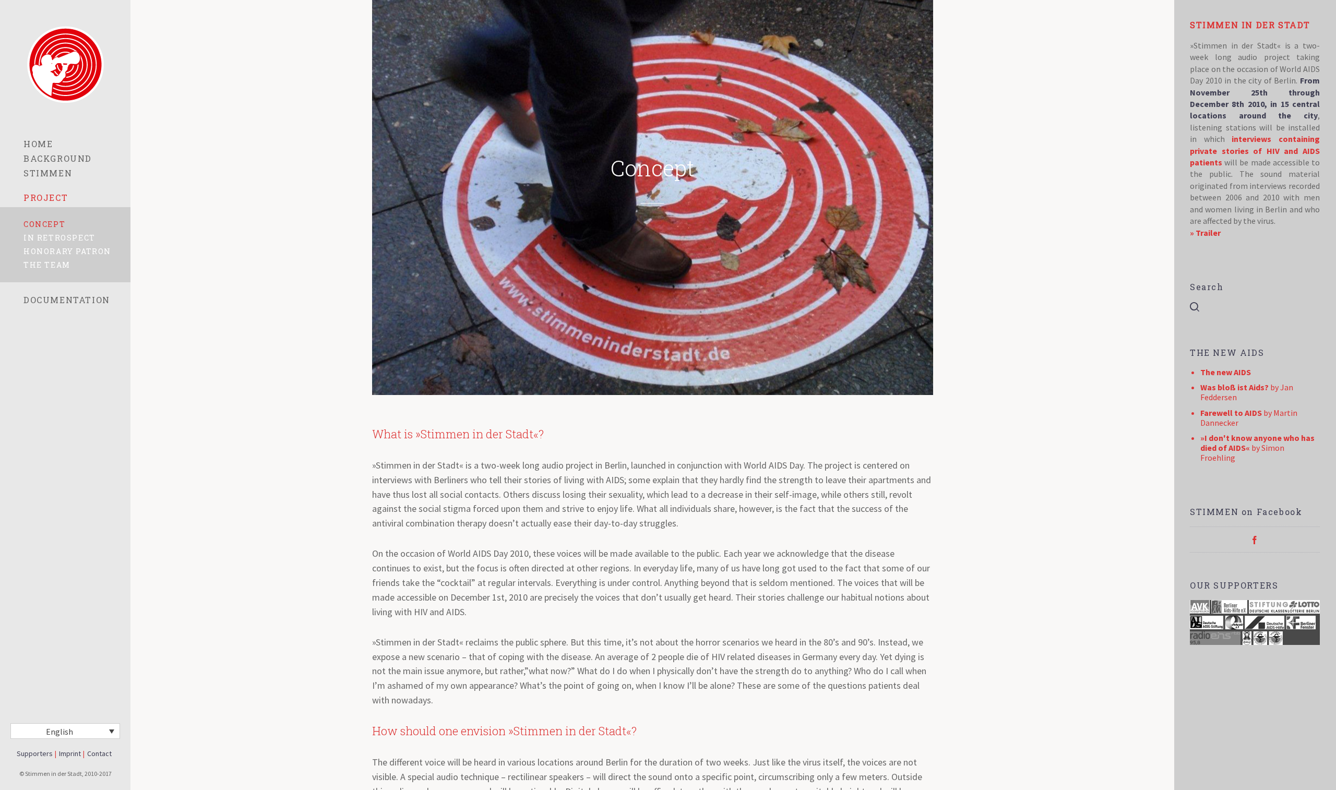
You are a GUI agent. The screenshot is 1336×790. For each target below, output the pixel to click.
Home (38, 143)
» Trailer (1205, 233)
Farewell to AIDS (1231, 413)
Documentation (66, 299)
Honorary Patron (67, 251)
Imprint (70, 753)
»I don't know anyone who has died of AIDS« (1257, 443)
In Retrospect (59, 238)
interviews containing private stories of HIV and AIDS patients (1255, 150)
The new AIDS (1225, 372)
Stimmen (47, 172)
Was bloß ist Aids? (1234, 387)
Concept (44, 224)
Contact (99, 753)
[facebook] (1254, 539)
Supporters (35, 753)
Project (45, 197)
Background (57, 158)
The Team (46, 265)
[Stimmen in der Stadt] (65, 64)
